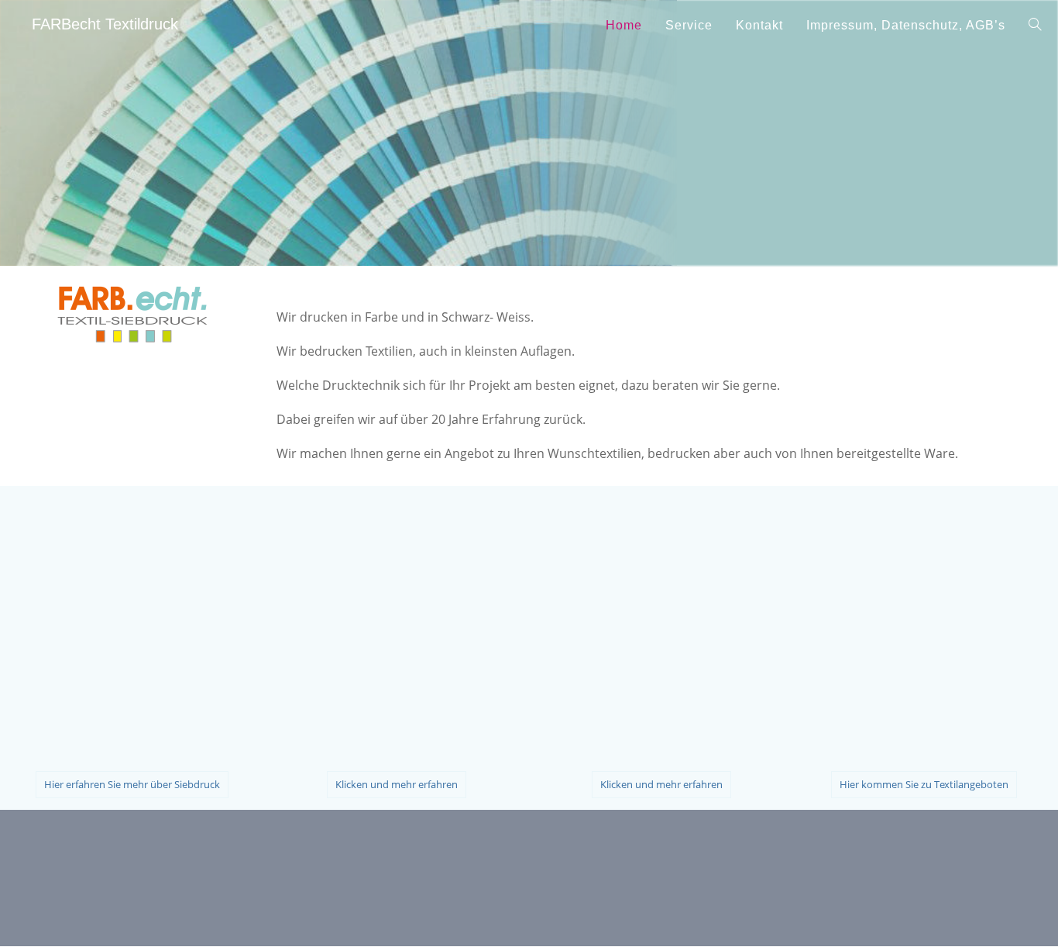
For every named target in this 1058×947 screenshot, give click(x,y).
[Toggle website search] (1035, 25)
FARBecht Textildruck (105, 24)
